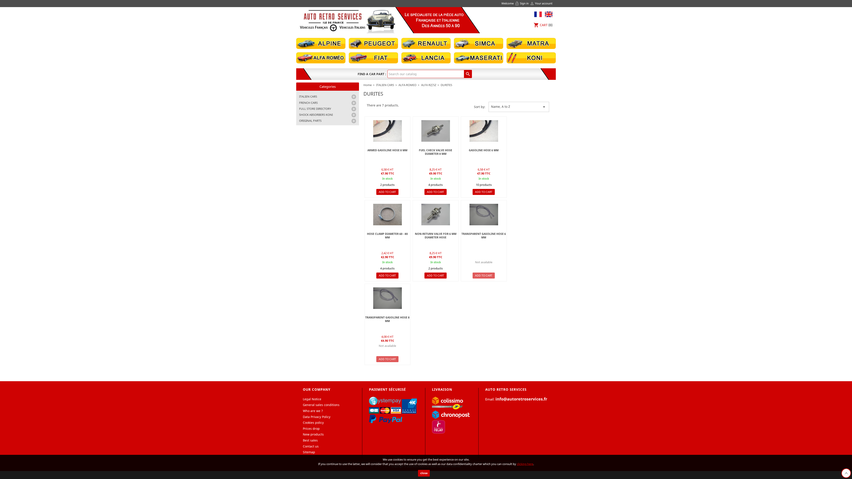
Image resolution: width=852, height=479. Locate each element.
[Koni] (531, 57)
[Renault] (426, 43)
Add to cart (387, 192)
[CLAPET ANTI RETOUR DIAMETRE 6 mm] (435, 131)
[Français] (538, 14)
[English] (547, 14)
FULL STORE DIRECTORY (315, 109)
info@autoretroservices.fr (521, 399)
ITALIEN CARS (308, 96)
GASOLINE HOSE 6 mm (484, 150)
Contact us (311, 446)
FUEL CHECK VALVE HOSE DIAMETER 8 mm (435, 152)
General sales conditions (321, 405)
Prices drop (311, 428)
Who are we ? (313, 411)
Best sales (310, 440)
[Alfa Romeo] (320, 57)
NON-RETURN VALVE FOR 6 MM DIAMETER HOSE (435, 235)
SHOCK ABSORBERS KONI (316, 115)
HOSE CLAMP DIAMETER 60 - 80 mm (387, 235)
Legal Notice (312, 399)
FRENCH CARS (308, 103)
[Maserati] (478, 57)
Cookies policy (313, 422)
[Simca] (478, 43)
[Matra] (531, 43)
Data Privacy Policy (316, 417)
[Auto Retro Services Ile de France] (333, 20)
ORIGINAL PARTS (310, 121)
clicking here (525, 464)
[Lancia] (426, 57)
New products (313, 434)
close (424, 473)
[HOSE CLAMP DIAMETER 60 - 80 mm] (387, 214)
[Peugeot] (373, 43)
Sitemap (309, 452)
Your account (541, 3)
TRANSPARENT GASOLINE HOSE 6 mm (484, 235)
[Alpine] (320, 43)
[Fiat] (373, 57)
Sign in (522, 3)
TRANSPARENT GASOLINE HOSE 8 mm (387, 319)
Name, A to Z (519, 107)
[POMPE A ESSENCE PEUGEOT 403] (387, 131)
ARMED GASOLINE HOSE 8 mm (387, 150)
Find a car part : (372, 74)
